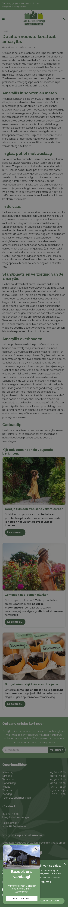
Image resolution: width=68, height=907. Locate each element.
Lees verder (55, 876)
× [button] (64, 864)
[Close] (35, 848)
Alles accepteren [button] (49, 900)
